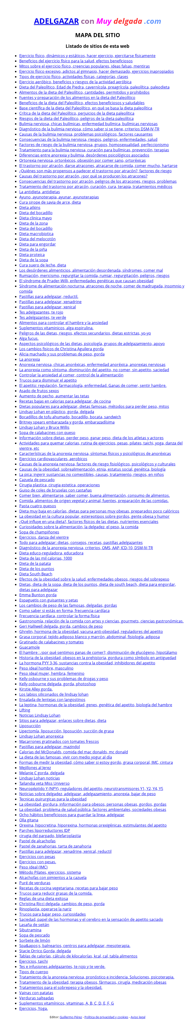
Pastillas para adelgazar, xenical (47, 307)
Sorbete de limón (34, 940)
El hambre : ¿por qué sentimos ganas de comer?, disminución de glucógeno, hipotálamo (98, 652)
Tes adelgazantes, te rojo (41, 312)
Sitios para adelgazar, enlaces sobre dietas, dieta (62, 720)
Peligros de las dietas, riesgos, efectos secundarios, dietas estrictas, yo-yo (85, 333)
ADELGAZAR (56, 21)
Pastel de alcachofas (37, 841)
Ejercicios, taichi (33, 961)
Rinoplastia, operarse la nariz (45, 909)
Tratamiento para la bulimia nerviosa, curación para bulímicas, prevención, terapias (94, 150)
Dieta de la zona (33, 223)
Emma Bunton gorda (38, 594)
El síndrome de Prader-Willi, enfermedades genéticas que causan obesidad (86, 280)
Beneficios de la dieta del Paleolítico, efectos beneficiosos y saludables (82, 102)
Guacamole (29, 647)
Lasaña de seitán (34, 924)
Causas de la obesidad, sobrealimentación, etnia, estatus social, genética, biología (92, 469)
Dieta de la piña (33, 249)
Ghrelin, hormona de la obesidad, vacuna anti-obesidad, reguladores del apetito (91, 631)
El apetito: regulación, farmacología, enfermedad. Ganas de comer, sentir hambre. (92, 385)
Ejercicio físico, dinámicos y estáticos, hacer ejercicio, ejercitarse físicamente (87, 55)
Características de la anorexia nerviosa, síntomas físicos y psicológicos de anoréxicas (95, 453)
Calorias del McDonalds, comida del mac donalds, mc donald (73, 752)
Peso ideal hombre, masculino (46, 668)
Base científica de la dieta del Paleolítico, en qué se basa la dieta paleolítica (85, 108)
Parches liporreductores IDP (44, 830)
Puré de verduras (34, 882)
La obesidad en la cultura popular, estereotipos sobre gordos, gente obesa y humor (94, 516)
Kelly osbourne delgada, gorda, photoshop (57, 683)
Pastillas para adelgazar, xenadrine (50, 301)
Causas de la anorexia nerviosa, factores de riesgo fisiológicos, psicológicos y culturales (97, 464)
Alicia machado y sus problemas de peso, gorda (62, 354)
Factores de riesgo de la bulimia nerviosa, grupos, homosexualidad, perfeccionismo (94, 144)
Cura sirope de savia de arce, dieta (50, 202)
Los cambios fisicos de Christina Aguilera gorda (61, 348)
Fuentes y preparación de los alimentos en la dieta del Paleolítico (77, 97)
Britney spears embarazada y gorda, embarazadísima (67, 422)
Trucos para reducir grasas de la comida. (56, 893)
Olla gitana (28, 820)
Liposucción (30, 725)
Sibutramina (30, 930)
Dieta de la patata (35, 563)
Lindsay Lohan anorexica (41, 736)
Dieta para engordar (37, 244)
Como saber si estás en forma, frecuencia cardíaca (64, 610)
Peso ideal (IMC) (33, 867)
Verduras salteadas (36, 998)
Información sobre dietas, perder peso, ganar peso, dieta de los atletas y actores (91, 437)
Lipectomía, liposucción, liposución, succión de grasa (66, 731)
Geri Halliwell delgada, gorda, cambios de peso (61, 626)
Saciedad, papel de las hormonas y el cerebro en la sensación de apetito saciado (91, 919)
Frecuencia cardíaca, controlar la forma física (59, 615)
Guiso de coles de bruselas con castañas (55, 490)
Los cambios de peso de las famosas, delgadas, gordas (68, 605)
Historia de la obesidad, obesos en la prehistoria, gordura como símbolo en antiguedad (97, 657)
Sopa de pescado (34, 935)
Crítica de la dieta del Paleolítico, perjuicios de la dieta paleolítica (76, 113)
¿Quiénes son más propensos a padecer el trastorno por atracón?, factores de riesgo (95, 170)
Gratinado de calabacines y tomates (51, 642)
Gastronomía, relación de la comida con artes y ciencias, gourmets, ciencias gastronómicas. (101, 621)
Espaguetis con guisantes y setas (48, 600)
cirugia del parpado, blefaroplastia (50, 835)
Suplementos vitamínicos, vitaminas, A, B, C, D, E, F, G (66, 1003)
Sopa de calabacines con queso (47, 432)
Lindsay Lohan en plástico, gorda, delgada (56, 411)
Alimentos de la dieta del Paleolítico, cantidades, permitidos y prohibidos (84, 92)
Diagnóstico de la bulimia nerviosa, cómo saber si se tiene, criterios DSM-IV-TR (89, 129)
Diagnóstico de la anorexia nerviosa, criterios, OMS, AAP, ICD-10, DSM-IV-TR (86, 547)
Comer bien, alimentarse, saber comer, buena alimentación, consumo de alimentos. (94, 495)
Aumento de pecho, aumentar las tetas (54, 396)
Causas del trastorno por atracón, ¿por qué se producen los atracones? (83, 176)
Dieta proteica (32, 254)
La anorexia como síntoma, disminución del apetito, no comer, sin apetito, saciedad (94, 369)
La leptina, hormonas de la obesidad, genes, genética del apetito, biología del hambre (95, 704)
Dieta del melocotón (37, 239)
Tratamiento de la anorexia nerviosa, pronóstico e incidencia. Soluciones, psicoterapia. (96, 977)
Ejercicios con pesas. (37, 861)
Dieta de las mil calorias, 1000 (45, 558)
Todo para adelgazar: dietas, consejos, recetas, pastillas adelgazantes (81, 542)
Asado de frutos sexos (39, 390)
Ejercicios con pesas (37, 856)
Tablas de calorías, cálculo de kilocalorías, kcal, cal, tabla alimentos (78, 956)
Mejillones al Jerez (35, 767)
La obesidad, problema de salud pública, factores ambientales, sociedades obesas (92, 809)
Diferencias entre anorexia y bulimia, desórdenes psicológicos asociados (84, 155)
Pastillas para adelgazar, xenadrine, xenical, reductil (65, 851)
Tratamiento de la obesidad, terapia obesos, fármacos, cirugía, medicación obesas (92, 982)
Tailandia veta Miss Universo (44, 783)
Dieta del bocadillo (36, 212)
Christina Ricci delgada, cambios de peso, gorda (62, 903)
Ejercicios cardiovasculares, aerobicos (53, 458)
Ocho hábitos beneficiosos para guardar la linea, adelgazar (71, 814)
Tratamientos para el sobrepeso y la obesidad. (60, 987)
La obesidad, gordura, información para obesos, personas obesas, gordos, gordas (92, 804)
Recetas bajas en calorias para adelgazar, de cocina (65, 401)
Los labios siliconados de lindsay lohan (53, 694)
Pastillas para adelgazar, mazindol (49, 746)
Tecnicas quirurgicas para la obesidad (53, 799)
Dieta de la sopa (33, 259)
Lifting (24, 710)
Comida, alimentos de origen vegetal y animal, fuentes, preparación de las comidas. (94, 500)
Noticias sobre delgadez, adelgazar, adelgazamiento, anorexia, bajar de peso (87, 793)
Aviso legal (138, 1017)
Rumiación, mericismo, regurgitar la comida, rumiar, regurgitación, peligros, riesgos (94, 275)
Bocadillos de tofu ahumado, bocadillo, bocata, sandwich (70, 417)
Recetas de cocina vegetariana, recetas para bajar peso (68, 888)
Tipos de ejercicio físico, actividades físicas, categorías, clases (73, 76)
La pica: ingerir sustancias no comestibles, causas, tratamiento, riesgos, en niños (91, 474)
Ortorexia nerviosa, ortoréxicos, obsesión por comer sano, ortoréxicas (82, 160)
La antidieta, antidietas (39, 191)
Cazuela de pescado (37, 479)
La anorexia (29, 359)
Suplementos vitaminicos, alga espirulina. (56, 328)
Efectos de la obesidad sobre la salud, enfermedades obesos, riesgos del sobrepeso (94, 579)
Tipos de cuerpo (33, 971)
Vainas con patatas (36, 992)
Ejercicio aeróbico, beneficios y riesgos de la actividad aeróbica (75, 81)
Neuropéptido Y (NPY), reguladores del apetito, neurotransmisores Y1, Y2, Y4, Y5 (91, 788)
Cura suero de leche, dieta (42, 265)
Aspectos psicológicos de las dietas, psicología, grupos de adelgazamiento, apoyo (92, 343)
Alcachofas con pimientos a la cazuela (53, 877)
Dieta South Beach (35, 574)
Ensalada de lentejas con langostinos (52, 699)
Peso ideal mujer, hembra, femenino (51, 673)
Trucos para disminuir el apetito (48, 380)
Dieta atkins (29, 207)
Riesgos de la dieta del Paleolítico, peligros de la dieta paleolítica (76, 118)
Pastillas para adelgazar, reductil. (48, 296)
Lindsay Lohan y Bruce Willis (44, 427)
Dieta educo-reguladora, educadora (51, 553)
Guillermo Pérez (71, 1017)
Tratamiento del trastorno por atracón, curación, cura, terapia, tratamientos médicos (95, 186)
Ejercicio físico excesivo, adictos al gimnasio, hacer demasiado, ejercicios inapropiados (96, 71)
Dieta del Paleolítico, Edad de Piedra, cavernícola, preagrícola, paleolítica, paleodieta (94, 87)
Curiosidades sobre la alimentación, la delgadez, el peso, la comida (78, 526)
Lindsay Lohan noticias (39, 778)
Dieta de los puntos (36, 568)
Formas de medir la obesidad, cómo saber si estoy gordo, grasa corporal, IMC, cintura (96, 762)
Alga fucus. (29, 338)
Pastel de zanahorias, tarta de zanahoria (55, 846)
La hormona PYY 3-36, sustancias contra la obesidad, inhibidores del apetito (87, 663)
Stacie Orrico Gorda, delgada (45, 950)
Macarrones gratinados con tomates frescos (59, 741)
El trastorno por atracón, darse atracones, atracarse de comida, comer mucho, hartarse (98, 165)
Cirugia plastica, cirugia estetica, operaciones (59, 485)
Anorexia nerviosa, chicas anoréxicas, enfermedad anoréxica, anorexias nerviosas (92, 364)
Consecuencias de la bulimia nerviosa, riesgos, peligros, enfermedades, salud (88, 139)
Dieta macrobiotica (36, 233)
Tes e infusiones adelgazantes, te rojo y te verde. (62, 966)
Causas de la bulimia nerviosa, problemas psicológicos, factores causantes (86, 134)
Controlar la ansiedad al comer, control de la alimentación (71, 375)
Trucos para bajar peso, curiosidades (52, 914)
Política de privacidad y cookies (106, 1017)
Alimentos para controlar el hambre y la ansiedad (63, 322)
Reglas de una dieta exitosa (43, 898)
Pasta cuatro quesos (37, 506)
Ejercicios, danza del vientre (44, 537)
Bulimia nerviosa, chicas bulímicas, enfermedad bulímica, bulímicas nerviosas (88, 123)
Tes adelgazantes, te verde (42, 317)
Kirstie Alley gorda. (36, 689)
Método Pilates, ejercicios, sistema (50, 872)
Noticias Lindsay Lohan (39, 715)
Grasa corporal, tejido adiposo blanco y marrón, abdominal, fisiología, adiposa (89, 636)
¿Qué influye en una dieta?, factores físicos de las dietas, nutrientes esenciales (88, 521)
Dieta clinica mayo (35, 218)
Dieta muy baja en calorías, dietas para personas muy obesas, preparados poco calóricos (99, 511)
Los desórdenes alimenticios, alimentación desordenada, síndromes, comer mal (91, 270)
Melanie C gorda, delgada (41, 772)
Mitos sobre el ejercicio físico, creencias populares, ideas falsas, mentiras (84, 66)
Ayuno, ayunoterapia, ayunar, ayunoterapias (59, 197)
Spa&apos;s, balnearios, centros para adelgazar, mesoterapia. (74, 945)
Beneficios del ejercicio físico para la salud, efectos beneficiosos (76, 61)
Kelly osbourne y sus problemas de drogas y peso (63, 678)
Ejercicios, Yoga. (33, 1008)
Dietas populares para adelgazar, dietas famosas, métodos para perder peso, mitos (94, 406)
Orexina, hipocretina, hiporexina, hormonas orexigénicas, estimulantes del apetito (93, 825)
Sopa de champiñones (39, 532)
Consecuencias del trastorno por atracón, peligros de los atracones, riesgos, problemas (98, 181)
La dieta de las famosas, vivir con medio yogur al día (65, 757)
